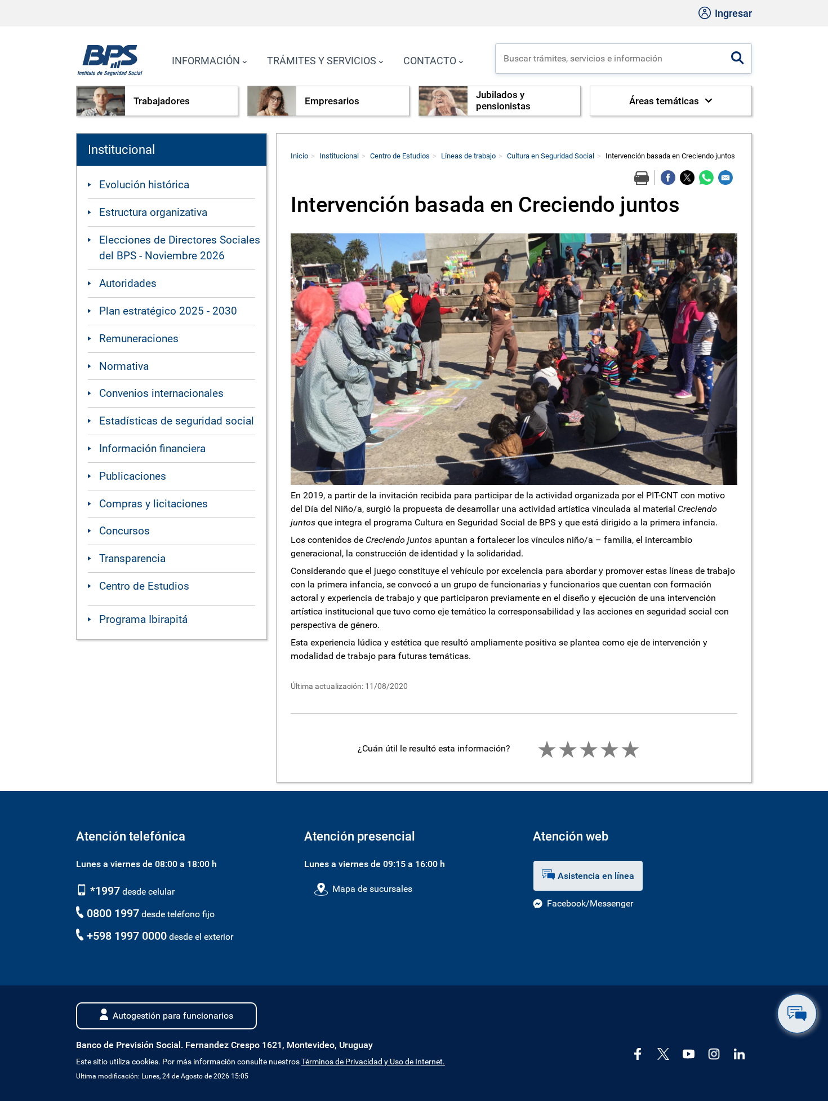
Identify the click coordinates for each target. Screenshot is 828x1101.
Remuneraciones (139, 338)
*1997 (103, 890)
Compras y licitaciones (153, 503)
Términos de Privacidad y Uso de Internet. (373, 1062)
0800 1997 (113, 913)
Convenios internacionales (161, 393)
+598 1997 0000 (127, 936)
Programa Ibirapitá (143, 619)
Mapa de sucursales (372, 888)
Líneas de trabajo (468, 156)
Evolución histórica (144, 184)
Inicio (299, 156)
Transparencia (132, 558)
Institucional (339, 156)
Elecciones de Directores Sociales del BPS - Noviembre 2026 (179, 248)
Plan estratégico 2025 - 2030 (168, 310)
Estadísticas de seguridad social (176, 420)
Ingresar (732, 13)
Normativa (124, 366)
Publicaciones (132, 476)
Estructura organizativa (153, 212)
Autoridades (128, 283)
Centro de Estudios (144, 586)
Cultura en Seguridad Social (550, 156)
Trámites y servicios (321, 61)
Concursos (124, 530)
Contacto (429, 61)
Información (206, 61)
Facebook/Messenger (590, 903)
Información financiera (152, 448)
